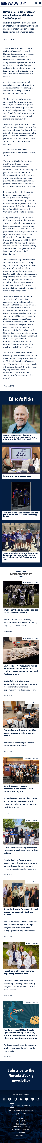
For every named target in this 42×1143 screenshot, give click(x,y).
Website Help (21, 1121)
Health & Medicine (32, 703)
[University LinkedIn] (38, 1099)
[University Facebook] (9, 1099)
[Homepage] (13, 3)
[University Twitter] (4, 1099)
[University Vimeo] (21, 1099)
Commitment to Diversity (21, 1127)
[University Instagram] (32, 1099)
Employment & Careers (21, 1135)
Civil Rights (21, 1132)
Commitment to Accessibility (21, 1129)
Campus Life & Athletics (31, 582)
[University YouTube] (15, 1099)
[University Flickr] (26, 1099)
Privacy (21, 1118)
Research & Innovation (31, 758)
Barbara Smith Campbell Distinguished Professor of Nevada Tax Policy (19, 62)
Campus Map (21, 1124)
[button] (40, 3)
